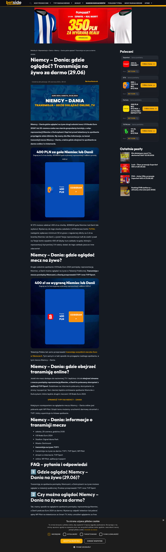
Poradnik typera (115, 3)
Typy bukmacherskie (61, 3)
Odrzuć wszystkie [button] (94, 541)
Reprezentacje (43, 50)
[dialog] (83, 535)
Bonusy (78, 3)
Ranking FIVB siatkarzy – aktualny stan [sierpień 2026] (143, 189)
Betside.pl (34, 50)
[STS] (126, 85)
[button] (31, 3)
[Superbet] (126, 64)
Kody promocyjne (41, 3)
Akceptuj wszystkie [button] (71, 541)
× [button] (163, 520)
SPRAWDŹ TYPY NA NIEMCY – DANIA (65, 400)
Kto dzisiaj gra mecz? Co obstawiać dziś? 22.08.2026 (142, 154)
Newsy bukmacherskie (133, 3)
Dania (51, 50)
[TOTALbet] (126, 131)
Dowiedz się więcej (90, 529)
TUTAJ (92, 229)
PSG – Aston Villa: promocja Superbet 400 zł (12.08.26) (142, 177)
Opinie (147, 3)
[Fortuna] (126, 109)
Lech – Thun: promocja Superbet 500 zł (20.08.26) (144, 166)
